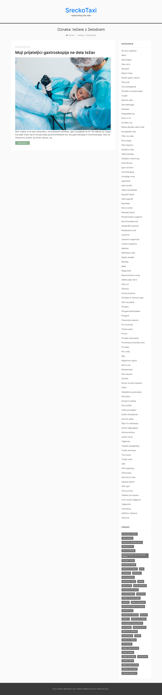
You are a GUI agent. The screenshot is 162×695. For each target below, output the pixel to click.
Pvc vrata (126, 351)
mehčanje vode (129, 581)
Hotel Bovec (127, 163)
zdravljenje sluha (130, 665)
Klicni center (127, 208)
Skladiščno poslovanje (131, 392)
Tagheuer (126, 441)
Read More (22, 143)
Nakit (124, 266)
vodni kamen (128, 652)
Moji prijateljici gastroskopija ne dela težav (55, 52)
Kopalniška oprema (130, 226)
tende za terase (129, 640)
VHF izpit (126, 486)
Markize (125, 248)
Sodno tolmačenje (130, 414)
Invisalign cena (128, 176)
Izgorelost (126, 181)
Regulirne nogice (129, 360)
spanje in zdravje (130, 631)
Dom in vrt (126, 118)
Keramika (126, 203)
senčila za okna (139, 619)
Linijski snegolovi (129, 244)
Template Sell (103, 689)
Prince (124, 333)
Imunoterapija (128, 172)
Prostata (125, 347)
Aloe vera (126, 64)
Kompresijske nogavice (132, 217)
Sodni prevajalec (129, 410)
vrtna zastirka (129, 656)
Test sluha (126, 455)
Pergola (125, 306)
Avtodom (125, 69)
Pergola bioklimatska (131, 311)
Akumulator (127, 60)
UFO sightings (128, 468)
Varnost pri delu (129, 477)
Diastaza (125, 109)
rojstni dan (127, 610)
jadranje (126, 573)
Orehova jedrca (128, 293)
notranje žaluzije (130, 590)
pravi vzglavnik (138, 602)
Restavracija (127, 369)
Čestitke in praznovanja (132, 91)
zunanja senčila (129, 673)
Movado (125, 262)
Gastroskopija (23, 47)
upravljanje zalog (130, 648)
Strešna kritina (128, 432)
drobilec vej (128, 546)
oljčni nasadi (128, 594)
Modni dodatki (128, 257)
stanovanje (127, 635)
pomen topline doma (131, 598)
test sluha (127, 644)
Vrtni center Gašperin (131, 500)
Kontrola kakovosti (130, 221)
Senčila (125, 378)
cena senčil (127, 538)
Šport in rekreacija (130, 423)
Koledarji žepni (128, 212)
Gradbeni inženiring (130, 158)
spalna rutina (139, 627)
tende (137, 635)
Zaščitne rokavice (129, 513)
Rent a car (126, 365)
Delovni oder (127, 100)
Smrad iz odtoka (129, 401)
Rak (123, 356)
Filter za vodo (128, 136)
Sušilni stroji (127, 437)
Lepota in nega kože (130, 239)
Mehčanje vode (128, 253)
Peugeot (125, 315)
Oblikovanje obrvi (129, 280)
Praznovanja (127, 329)
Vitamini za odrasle (130, 495)
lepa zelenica (128, 577)
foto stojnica (128, 550)
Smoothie (126, 396)
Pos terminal (127, 324)
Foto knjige (126, 140)
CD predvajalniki (129, 86)
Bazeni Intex (127, 73)
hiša (141, 569)
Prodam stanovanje (130, 338)
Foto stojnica (127, 145)
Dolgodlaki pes (128, 113)
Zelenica (125, 518)
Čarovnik (125, 82)
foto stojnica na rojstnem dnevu (134, 555)
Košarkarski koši (129, 230)
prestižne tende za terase (133, 606)
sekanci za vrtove (130, 615)
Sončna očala (127, 419)
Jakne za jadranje (129, 190)
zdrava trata (128, 660)
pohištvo (141, 594)
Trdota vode (127, 459)
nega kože (127, 585)
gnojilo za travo (130, 569)
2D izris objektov (129, 51)
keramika (137, 573)
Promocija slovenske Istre (133, 342)
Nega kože (126, 271)
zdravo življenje (130, 669)
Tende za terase (129, 450)
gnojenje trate (129, 564)
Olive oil (125, 284)
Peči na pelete (128, 302)
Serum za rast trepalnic (132, 383)
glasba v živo (128, 560)
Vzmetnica (126, 509)
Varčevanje (126, 473)
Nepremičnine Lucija (131, 275)
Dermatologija (128, 104)
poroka (126, 602)
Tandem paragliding (130, 446)
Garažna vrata (128, 149)
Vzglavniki (126, 504)
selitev (144, 615)
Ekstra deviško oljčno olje (133, 127)
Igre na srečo (127, 167)
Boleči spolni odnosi (131, 78)
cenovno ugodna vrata (132, 542)
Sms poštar (127, 405)
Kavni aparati (127, 199)
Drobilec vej (127, 122)
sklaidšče (127, 627)
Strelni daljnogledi (130, 428)
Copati (124, 95)
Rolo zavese (127, 374)
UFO (123, 464)
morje (140, 581)
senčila (126, 619)
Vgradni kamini (128, 482)
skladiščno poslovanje (132, 623)
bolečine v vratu (130, 534)
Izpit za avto (127, 185)
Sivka (124, 387)
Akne (124, 55)
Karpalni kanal (128, 194)
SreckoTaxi (81, 10)
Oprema (125, 288)
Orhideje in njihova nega (132, 297)
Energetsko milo (129, 131)
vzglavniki (142, 656)
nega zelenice (140, 585)
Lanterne (125, 235)
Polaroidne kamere (130, 320)
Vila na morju (127, 491)
